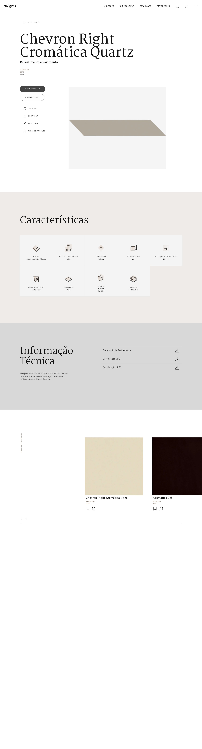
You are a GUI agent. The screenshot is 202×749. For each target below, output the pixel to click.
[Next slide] (26, 518)
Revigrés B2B (163, 6)
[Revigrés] (10, 6)
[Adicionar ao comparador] (94, 509)
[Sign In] (186, 6)
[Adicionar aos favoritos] (88, 509)
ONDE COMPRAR (126, 6)
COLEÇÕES (109, 6)
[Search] (177, 6)
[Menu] (196, 6)
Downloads (145, 6)
